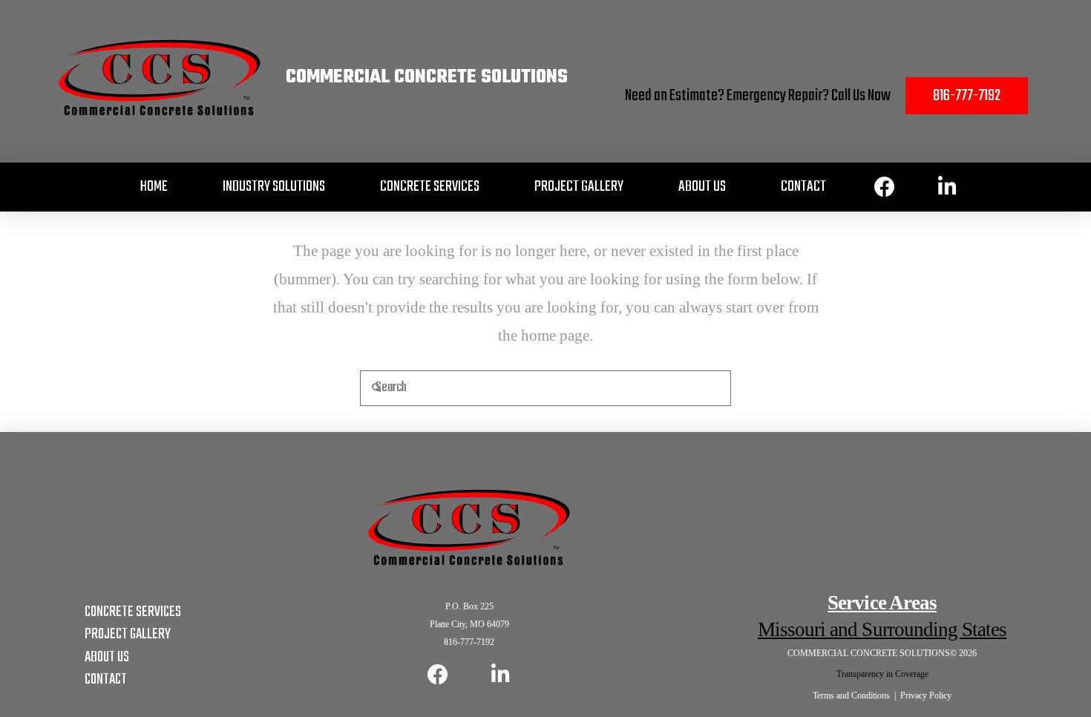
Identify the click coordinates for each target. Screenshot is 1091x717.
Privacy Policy (925, 695)
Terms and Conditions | (856, 695)
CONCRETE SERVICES (133, 611)
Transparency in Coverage (882, 674)
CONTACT (106, 679)
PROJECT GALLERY (128, 634)
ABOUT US (107, 657)
